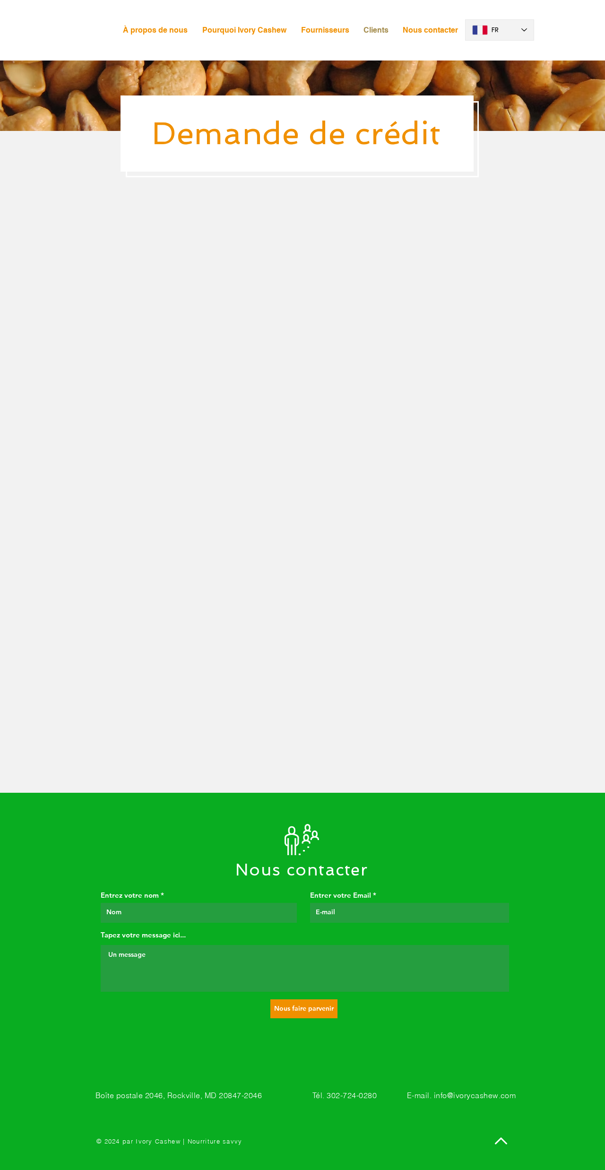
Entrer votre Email (340, 895)
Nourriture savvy (215, 1141)
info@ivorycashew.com (475, 1095)
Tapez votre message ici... (143, 934)
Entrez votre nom (130, 895)
